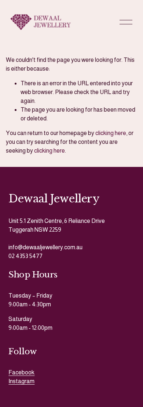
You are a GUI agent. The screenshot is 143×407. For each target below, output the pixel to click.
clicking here (110, 133)
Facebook (21, 372)
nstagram (22, 381)
